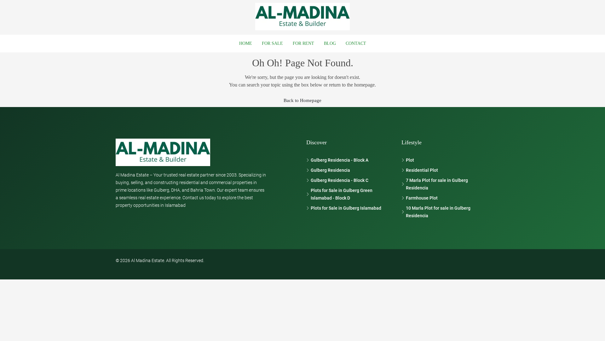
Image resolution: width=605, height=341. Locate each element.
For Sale (272, 43)
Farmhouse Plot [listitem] (422, 197)
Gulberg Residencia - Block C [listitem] (339, 180)
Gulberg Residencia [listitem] (330, 170)
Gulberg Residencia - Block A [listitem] (339, 160)
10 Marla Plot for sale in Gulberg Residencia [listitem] (438, 212)
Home (245, 43)
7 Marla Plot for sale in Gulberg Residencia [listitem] (437, 184)
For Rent (303, 43)
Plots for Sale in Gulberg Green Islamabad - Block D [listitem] (341, 194)
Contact (356, 43)
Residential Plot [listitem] (422, 170)
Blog (330, 43)
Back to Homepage (302, 100)
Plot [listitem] (410, 160)
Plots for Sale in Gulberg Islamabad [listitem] (346, 208)
